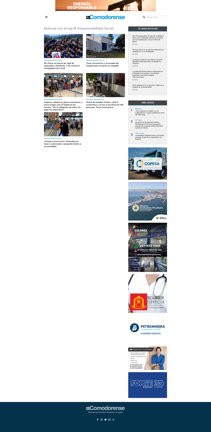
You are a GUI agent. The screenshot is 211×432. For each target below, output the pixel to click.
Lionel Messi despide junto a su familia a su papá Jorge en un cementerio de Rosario (150, 137)
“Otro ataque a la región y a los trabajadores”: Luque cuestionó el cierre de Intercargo (150, 113)
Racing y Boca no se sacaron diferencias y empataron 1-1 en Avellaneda (148, 51)
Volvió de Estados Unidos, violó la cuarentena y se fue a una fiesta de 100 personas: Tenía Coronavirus (104, 105)
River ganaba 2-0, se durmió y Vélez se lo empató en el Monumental (148, 86)
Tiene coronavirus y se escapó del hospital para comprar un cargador (102, 64)
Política (139, 109)
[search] (156, 17)
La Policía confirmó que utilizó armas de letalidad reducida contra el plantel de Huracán (147, 61)
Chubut (139, 120)
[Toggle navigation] (46, 16)
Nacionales (140, 133)
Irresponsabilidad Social (53, 60)
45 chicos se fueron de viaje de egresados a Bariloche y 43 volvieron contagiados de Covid (62, 65)
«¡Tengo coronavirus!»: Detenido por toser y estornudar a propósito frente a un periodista (62, 144)
